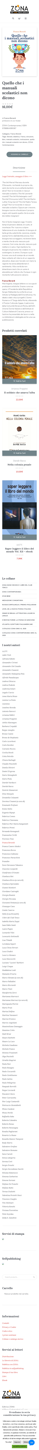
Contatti (5, 1323)
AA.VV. (19, 544)
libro (3, 139)
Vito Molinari (8, 1203)
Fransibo (5, 861)
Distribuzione (8, 1356)
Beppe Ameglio (8, 730)
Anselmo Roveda (9, 707)
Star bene (6, 596)
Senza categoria (8, 1158)
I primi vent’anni (9, 1335)
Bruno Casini (7, 734)
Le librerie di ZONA (10, 1360)
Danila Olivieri (8, 767)
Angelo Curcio (8, 692)
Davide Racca (19, 460)
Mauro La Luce (8, 1041)
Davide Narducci (9, 782)
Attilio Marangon (9, 722)
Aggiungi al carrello (19, 154)
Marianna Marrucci (10, 996)
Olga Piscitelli (8, 1056)
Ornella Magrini (9, 1060)
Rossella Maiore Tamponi (12, 1139)
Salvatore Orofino (9, 1146)
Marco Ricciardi (9, 985)
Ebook (4, 1380)
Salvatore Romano (9, 1150)
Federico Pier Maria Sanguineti (15, 824)
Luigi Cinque (7, 966)
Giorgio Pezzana (9, 899)
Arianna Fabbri (8, 715)
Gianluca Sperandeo (10, 884)
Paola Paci (6, 1064)
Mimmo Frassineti (9, 1053)
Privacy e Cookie (9, 1327)
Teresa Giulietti (8, 1191)
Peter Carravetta (9, 1098)
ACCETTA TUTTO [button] (19, 1446)
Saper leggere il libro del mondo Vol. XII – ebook (19, 550)
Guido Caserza (8, 910)
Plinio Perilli (7, 1113)
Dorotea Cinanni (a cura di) (13, 801)
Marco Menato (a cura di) (12, 978)
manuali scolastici (12, 139)
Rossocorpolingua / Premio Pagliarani (19, 605)
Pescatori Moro (8, 1094)
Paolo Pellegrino (9, 1083)
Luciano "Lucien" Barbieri (13, 963)
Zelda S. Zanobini (9, 1218)
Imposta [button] (17, 1442)
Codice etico (7, 1331)
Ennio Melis (7, 809)
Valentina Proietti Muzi (12, 1195)
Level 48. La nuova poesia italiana (16, 609)
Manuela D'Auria (9, 974)
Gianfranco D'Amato (10, 872)
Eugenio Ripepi (8, 812)
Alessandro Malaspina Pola (13, 674)
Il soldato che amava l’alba (19, 392)
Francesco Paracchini (11, 857)
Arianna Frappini (19, 388)
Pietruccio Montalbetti (11, 1105)
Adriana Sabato (8, 659)
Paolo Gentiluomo (9, 1075)
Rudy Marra (7, 1143)
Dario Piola (7, 779)
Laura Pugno (7, 929)
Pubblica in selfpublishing (13, 1368)
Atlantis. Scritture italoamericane (17, 624)
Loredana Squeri (9, 944)
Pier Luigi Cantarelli (10, 1101)
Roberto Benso (8, 1124)
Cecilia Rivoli (7, 752)
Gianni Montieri (9, 887)
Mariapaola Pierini (10, 1004)
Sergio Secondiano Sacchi (13, 1169)
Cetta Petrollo (8, 756)
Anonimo (6, 704)
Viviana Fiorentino (10, 1210)
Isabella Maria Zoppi (10, 921)
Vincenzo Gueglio (9, 1199)
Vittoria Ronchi (8, 1206)
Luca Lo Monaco (9, 955)
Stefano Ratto (7, 1188)
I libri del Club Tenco (10, 918)
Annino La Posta (9, 700)
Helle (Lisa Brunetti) (10, 914)
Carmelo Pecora (8, 749)
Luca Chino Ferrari (10, 948)
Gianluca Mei (7, 876)
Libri (4, 1376)
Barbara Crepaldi (9, 726)
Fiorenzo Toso (8, 839)
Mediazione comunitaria (12, 600)
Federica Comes (8, 816)
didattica (16, 136)
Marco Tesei (7, 989)
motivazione (24, 139)
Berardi (9, 136)
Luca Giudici (7, 951)
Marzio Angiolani (9, 1023)
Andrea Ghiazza (8, 681)
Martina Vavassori (10, 1015)
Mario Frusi (7, 1008)
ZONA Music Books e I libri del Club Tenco (17, 586)
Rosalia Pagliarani (9, 1131)
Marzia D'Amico (9, 1019)
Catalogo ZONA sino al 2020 (14, 629)
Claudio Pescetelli (9, 764)
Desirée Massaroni (10, 790)
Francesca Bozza (9, 850)
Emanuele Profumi (10, 805)
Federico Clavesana (10, 820)
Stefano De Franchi (10, 1184)
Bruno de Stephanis (10, 737)
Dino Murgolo (8, 794)
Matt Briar (6, 1034)
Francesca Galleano (10, 854)
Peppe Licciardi (8, 1090)
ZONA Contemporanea (11, 592)
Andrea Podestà (8, 685)
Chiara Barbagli (9, 760)
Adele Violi (6, 655)
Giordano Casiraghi (10, 891)
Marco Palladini (8, 981)
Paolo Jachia (7, 1079)
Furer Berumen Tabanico (12, 865)
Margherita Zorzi (9, 993)
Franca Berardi (15, 134)
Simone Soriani (8, 1180)
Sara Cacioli (7, 1154)
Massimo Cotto (8, 1030)
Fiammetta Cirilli (9, 835)
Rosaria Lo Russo (9, 1135)
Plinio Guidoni (8, 1109)
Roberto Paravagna (10, 1128)
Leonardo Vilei (8, 933)
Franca (22, 136)
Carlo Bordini (8, 745)
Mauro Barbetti (8, 1038)
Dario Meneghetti (9, 775)
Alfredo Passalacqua (10, 677)
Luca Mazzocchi (8, 959)
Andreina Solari (8, 689)
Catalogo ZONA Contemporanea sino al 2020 (19, 634)
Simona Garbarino (10, 1176)
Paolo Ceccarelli (8, 1071)
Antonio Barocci (9, 711)
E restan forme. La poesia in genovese (18, 620)
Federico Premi (8, 827)
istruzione (29, 136)
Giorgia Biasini (8, 895)
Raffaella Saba (8, 1116)
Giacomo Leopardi (10, 869)
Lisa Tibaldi (7, 940)
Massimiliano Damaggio (12, 1026)
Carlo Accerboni (9, 741)
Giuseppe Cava (8, 906)
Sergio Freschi (8, 1165)
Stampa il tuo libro (10, 1372)
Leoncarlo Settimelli (10, 936)
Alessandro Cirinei (10, 662)
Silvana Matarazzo (10, 1173)
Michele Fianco (8, 1049)
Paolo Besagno (8, 1068)
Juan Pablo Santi (9, 925)
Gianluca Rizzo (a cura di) (12, 880)
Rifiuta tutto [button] (28, 1442)
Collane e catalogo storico (12, 1339)
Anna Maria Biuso (9, 696)
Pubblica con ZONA (10, 1364)
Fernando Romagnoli (10, 831)
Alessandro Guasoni (10, 670)
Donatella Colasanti (10, 797)
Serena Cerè (7, 1161)
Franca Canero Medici (11, 846)
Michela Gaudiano (9, 1045)
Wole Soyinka (7, 1214)
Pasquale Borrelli (9, 1086)
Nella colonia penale (19, 464)
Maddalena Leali (9, 970)
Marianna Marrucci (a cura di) (15, 1000)
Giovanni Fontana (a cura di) (14, 902)
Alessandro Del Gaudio (11, 666)
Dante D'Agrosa (8, 771)
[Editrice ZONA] (19, 9)
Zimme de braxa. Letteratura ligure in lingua (18, 614)
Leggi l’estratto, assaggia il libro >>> (17, 176)
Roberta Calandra (9, 1120)
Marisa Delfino (8, 1011)
